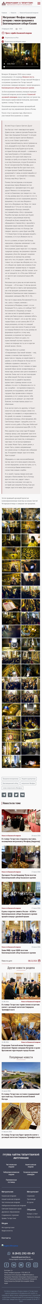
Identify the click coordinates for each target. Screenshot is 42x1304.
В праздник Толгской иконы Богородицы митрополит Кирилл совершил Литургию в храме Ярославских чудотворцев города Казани (21, 1048)
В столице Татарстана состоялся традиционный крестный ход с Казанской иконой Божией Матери (20, 1096)
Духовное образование (11, 1212)
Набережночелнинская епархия (11, 1173)
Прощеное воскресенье (10, 779)
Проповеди (31, 1199)
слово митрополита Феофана (12, 788)
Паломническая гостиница (11, 1180)
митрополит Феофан (28, 783)
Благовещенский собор (10, 783)
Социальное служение (10, 1215)
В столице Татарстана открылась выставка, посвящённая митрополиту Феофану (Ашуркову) (21, 840)
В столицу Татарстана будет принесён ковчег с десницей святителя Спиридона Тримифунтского (21, 1136)
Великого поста (28, 77)
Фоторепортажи (8, 1227)
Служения (30, 1196)
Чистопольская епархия (11, 1165)
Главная (4, 13)
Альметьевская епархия (30, 1165)
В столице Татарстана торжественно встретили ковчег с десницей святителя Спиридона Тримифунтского (21, 1007)
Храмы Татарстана (9, 1218)
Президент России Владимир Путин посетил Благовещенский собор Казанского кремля (19, 876)
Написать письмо (33, 1217)
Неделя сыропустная (29, 779)
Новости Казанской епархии (29, 13)
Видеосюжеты (7, 1231)
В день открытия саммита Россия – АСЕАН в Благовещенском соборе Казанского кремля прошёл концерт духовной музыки (19, 914)
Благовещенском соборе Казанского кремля (18, 88)
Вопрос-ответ (32, 1214)
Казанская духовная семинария (31, 1173)
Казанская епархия (9, 1196)
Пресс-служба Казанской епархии (18, 33)
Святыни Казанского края (11, 1209)
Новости (13, 13)
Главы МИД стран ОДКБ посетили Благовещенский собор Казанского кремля (19, 951)
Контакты (6, 1238)
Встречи (30, 1202)
